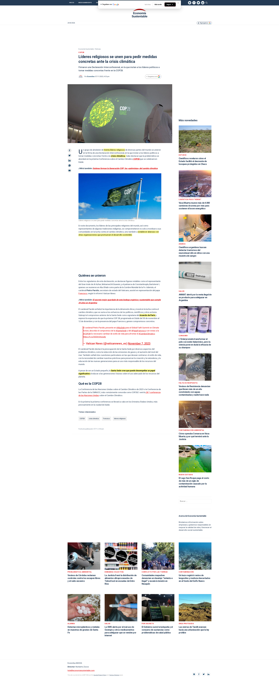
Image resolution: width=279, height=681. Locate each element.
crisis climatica (94, 418)
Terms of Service (114, 675)
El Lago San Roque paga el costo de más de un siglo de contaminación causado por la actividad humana (194, 482)
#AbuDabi (120, 327)
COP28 (82, 418)
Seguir (170, 4)
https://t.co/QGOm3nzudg (94, 336)
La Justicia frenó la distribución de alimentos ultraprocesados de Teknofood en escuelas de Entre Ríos (120, 579)
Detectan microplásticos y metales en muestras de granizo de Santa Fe (84, 629)
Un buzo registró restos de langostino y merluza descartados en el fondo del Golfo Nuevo (194, 578)
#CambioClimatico (147, 333)
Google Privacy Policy (100, 675)
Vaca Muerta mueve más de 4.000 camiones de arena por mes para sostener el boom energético (194, 205)
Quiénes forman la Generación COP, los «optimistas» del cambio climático (125, 168)
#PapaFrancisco (138, 330)
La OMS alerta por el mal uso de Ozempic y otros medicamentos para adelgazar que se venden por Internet (120, 631)
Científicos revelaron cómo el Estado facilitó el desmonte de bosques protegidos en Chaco (193, 161)
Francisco (82, 293)
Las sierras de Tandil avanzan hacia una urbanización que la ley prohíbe (194, 629)
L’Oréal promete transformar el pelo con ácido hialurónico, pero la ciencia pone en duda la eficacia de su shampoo (195, 343)
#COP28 (86, 333)
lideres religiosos (120, 418)
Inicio (71, 3)
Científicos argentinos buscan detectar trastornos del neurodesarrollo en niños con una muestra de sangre (194, 251)
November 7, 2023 (139, 344)
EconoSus (90, 76)
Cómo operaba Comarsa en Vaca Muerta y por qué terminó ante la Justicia (194, 436)
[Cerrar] (178, 3)
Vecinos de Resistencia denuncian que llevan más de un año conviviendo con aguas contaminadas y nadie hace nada (194, 390)
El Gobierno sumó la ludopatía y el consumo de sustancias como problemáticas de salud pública (157, 629)
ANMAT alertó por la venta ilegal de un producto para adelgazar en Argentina (195, 297)
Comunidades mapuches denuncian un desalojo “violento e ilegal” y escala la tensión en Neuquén (157, 579)
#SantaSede (121, 330)
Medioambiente (85, 3)
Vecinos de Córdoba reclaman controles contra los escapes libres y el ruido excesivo (84, 578)
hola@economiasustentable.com (81, 670)
